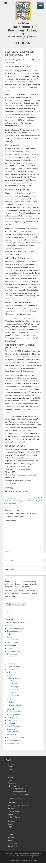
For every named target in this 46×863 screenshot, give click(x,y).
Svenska (11, 764)
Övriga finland (16, 695)
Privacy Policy (20, 594)
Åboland (12, 672)
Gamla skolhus (15, 678)
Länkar (10, 814)
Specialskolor (12, 732)
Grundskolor (12, 654)
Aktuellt (10, 626)
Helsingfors (15, 686)
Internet (8, 488)
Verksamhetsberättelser (16, 737)
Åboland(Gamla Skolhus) (17, 623)
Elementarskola (13, 640)
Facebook (12, 808)
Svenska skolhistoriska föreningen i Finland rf (23, 28)
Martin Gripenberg (24, 60)
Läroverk (14, 689)
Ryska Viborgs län (14, 726)
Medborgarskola (13, 715)
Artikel (9, 634)
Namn (8, 552)
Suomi (10, 767)
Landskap (18, 491)
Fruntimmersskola (14, 651)
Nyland (25, 491)
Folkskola (11, 491)
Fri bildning (11, 648)
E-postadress (11, 560)
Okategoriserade (14, 717)
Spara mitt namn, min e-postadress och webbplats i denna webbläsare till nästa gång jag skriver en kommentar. (21, 584)
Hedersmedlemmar (17, 798)
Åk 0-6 (11, 657)
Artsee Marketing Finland (29, 860)
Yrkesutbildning (13, 743)
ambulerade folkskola (15, 628)
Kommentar (10, 521)
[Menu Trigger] (40, 5)
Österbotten (14, 702)
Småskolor (11, 729)
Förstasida (12, 783)
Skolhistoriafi (15, 817)
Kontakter (11, 803)
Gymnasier (11, 664)
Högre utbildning (13, 667)
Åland (11, 675)
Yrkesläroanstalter (14, 740)
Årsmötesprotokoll (14, 631)
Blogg (9, 637)
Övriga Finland (15, 705)
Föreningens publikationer (18, 805)
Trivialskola (11, 735)
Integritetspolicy (34, 856)
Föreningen (11, 645)
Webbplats (9, 569)
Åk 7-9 (11, 660)
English (11, 769)
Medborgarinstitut (14, 712)
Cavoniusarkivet (14, 811)
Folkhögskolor (12, 643)
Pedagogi (11, 723)
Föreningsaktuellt (17, 789)
